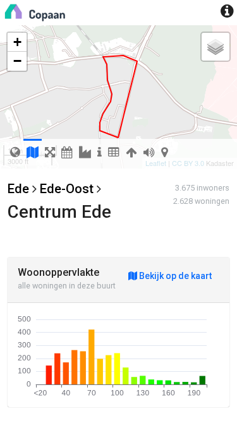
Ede (18, 188)
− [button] (17, 61)
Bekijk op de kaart (174, 276)
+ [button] (17, 42)
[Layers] (215, 47)
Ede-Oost (67, 188)
